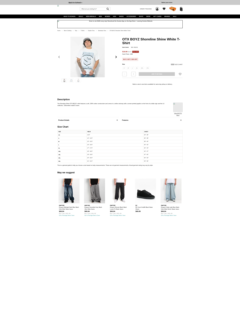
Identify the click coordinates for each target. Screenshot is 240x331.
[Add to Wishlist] (180, 74)
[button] (88, 57)
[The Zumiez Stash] (172, 9)
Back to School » (75, 3)
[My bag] (181, 8)
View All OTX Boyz (178, 114)
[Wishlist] (164, 8)
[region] (88, 60)
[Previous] (59, 57)
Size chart (179, 64)
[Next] (116, 57)
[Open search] (108, 9)
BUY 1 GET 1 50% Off (130, 59)
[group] (108, 2)
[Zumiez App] (120, 24)
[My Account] (157, 8)
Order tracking (146, 9)
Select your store (166, 2)
